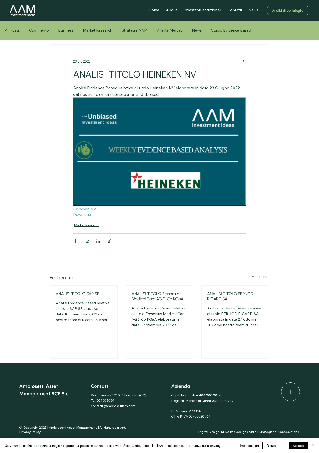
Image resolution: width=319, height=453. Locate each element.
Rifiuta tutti (274, 445)
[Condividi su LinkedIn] (98, 241)
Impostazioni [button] (249, 445)
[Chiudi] (313, 445)
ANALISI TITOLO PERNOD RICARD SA (230, 296)
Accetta (298, 445)
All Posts (12, 30)
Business (66, 30)
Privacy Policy (30, 432)
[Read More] (290, 391)
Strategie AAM (135, 30)
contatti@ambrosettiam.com (113, 406)
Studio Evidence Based (231, 30)
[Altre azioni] (243, 61)
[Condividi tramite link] (109, 241)
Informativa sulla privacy (202, 445)
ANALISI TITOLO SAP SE (77, 293)
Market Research (97, 30)
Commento (39, 30)
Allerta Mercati (170, 30)
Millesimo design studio (239, 432)
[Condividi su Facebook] (75, 241)
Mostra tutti (260, 277)
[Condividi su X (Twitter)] (87, 241)
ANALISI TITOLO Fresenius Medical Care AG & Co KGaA (157, 296)
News (197, 30)
